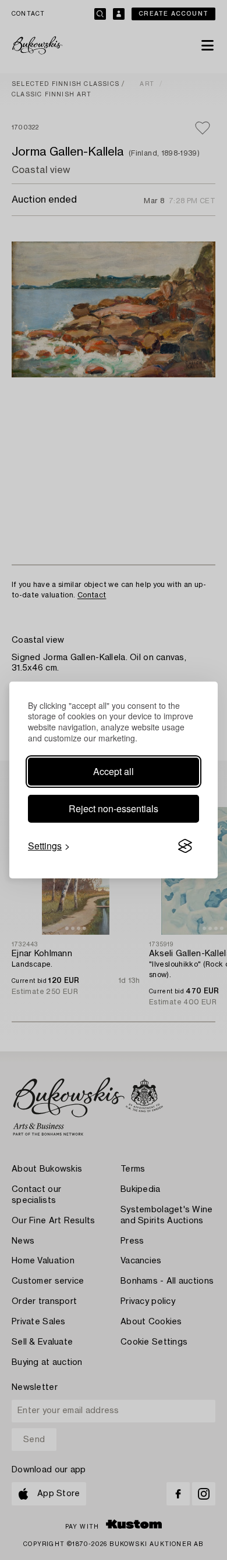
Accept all (113, 771)
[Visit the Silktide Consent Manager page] (185, 846)
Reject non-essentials (113, 808)
